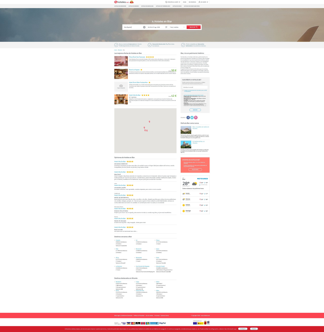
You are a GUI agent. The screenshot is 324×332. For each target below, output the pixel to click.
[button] (162, 166)
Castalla (118, 240)
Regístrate (195, 169)
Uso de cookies (149, 315)
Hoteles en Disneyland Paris (192, 6)
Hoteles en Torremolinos (163, 6)
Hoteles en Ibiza (177, 6)
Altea (157, 290)
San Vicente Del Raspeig (142, 266)
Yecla (157, 257)
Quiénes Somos (165, 315)
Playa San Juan (140, 290)
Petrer (158, 240)
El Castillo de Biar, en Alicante (199, 142)
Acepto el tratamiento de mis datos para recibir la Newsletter (195, 91)
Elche (117, 290)
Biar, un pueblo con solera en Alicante (201, 127)
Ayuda (184, 2)
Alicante (120, 50)
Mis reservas (192, 2)
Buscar (192, 27)
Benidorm (118, 282)
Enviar (195, 110)
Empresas (157, 315)
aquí (235, 329)
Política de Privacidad (139, 315)
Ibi (136, 240)
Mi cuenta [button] (203, 2)
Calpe (137, 282)
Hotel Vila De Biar (120, 161)
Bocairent (138, 249)
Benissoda (139, 257)
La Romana (119, 266)
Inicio (115, 50)
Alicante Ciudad (160, 266)
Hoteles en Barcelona (147, 6)
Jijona (157, 249)
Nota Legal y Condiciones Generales (123, 315)
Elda (117, 249)
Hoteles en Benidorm (120, 6)
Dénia (157, 282)
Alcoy (117, 257)
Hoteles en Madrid (134, 6)
